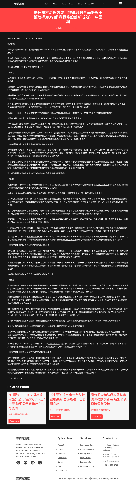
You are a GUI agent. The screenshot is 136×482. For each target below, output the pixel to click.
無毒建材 (109, 254)
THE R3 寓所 (54, 343)
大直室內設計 (42, 87)
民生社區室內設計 (112, 87)
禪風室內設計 (70, 240)
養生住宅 (115, 231)
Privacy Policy (86, 453)
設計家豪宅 (54, 139)
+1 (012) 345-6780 (110, 465)
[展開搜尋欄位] (103, 4)
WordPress (115, 478)
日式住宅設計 (44, 219)
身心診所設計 (103, 185)
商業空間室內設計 (77, 124)
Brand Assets (85, 462)
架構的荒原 (19, 3)
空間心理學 (47, 193)
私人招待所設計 (43, 300)
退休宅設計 (38, 104)
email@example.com (111, 461)
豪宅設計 (24, 107)
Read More (15, 422)
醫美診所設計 (36, 231)
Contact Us (62, 470)
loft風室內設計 (120, 312)
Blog (59, 466)
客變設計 (17, 364)
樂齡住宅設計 (114, 136)
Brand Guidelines (87, 466)
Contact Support (87, 449)
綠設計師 (121, 199)
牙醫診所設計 (32, 236)
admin (59, 28)
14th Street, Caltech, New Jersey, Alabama (111, 447)
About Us (61, 445)
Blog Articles (85, 458)
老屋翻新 (21, 98)
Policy (60, 449)
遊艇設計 (78, 165)
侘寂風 (20, 326)
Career (60, 462)
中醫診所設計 (21, 228)
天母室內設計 (40, 173)
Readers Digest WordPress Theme (74, 478)
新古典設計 (111, 332)
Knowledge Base (87, 445)
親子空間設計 (53, 199)
